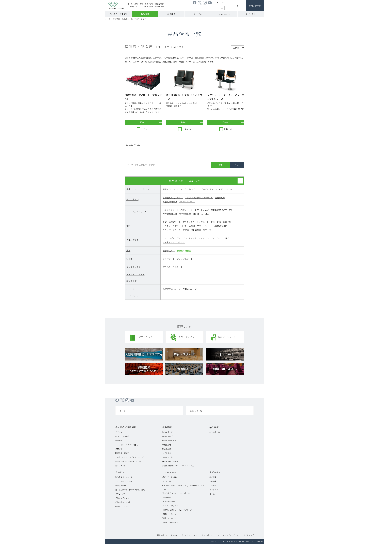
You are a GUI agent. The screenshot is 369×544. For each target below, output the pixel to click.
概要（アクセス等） (170, 477)
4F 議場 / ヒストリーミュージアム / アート (178, 510)
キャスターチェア (197, 238)
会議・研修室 (132, 240)
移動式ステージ (190, 288)
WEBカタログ (145, 337)
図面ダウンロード (226, 337)
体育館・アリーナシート (200, 226)
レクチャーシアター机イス (175, 226)
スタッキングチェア (135, 274)
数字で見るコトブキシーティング (128, 461)
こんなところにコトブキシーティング (130, 457)
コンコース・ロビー (202, 213)
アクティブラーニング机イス (196, 222)
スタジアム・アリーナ (136, 211)
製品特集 (212, 477)
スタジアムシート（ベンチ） (176, 209)
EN (223, 2)
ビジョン (118, 432)
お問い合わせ (255, 5)
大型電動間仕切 (170, 201)
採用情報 (160, 535)
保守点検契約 (120, 485)
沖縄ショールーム (169, 518)
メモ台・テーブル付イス (174, 242)
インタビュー (214, 489)
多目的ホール (132, 199)
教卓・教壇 (216, 222)
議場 (128, 250)
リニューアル (120, 494)
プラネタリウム (133, 266)
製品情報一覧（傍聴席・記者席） (135, 19)
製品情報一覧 (167, 432)
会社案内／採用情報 (118, 14)
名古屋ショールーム (170, 522)
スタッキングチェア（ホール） (199, 197)
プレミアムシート (185, 258)
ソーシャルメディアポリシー (229, 535)
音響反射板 (220, 197)
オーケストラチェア (190, 189)
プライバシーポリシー (189, 535)
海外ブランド (120, 465)
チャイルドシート (209, 189)
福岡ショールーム (169, 514)
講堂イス (227, 222)
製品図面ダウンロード (124, 477)
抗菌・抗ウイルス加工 (124, 502)
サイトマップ (248, 535)
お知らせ (174, 535)
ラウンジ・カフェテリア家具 (176, 230)
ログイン (236, 5)
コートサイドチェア (200, 209)
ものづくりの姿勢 (122, 436)
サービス (198, 14)
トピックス (251, 14)
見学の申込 (166, 481)
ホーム (107, 19)
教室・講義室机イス (172, 222)
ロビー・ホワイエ (227, 189)
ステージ (207, 230)
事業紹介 (118, 449)
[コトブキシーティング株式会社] (116, 5)
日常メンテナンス (122, 498)
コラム (212, 494)
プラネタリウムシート (173, 267)
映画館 (129, 258)
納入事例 (171, 14)
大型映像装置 (185, 213)
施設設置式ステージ (172, 288)
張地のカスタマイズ (123, 506)
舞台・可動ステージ (170, 461)
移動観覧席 (196, 230)
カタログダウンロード (124, 481)
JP (217, 2)
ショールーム (224, 14)
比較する (146, 129)
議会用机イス (169, 250)
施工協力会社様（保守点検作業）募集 (130, 489)
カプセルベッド (133, 296)
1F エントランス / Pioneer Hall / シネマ (177, 493)
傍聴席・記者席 (184, 250)
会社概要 (118, 440)
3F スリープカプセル (170, 505)
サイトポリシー (208, 535)
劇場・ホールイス (171, 189)
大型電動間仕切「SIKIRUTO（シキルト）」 (178, 465)
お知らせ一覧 (196, 410)
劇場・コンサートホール (137, 189)
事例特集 (212, 481)
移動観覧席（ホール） (173, 197)
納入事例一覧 (214, 432)
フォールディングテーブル (175, 238)
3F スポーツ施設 (168, 501)
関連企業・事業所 (122, 453)
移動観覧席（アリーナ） (222, 209)
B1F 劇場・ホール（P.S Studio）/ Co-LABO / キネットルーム (184, 487)
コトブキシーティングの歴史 (126, 444)
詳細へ (143, 122)
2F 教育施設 (166, 497)
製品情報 (145, 14)
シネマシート (169, 258)
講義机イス (166, 449)
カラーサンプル (186, 337)
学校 (128, 225)
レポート (212, 485)
